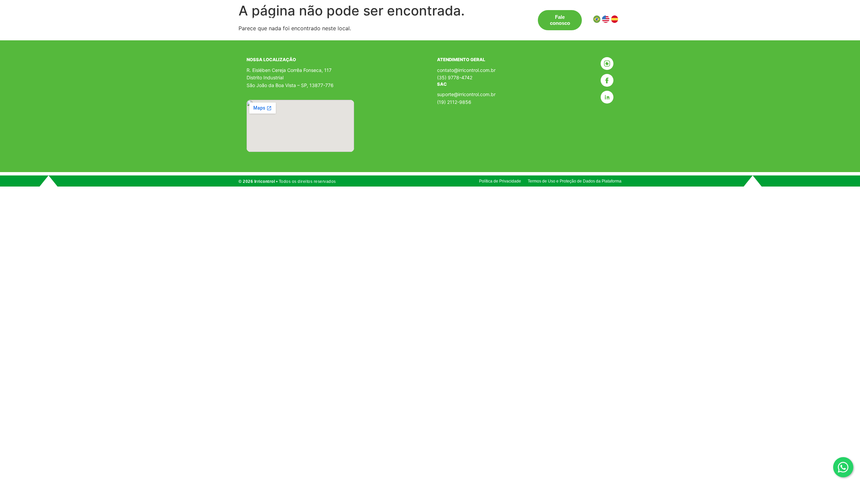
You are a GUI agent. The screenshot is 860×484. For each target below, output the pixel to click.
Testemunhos (400, 17)
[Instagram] (607, 63)
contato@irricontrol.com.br (466, 70)
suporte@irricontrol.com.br (466, 94)
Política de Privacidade (500, 181)
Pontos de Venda (355, 17)
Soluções (305, 17)
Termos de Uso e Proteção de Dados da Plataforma (574, 181)
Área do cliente (317, 23)
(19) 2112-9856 (454, 102)
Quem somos (442, 17)
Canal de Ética (485, 17)
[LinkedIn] (607, 97)
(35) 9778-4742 (454, 77)
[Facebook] (607, 80)
